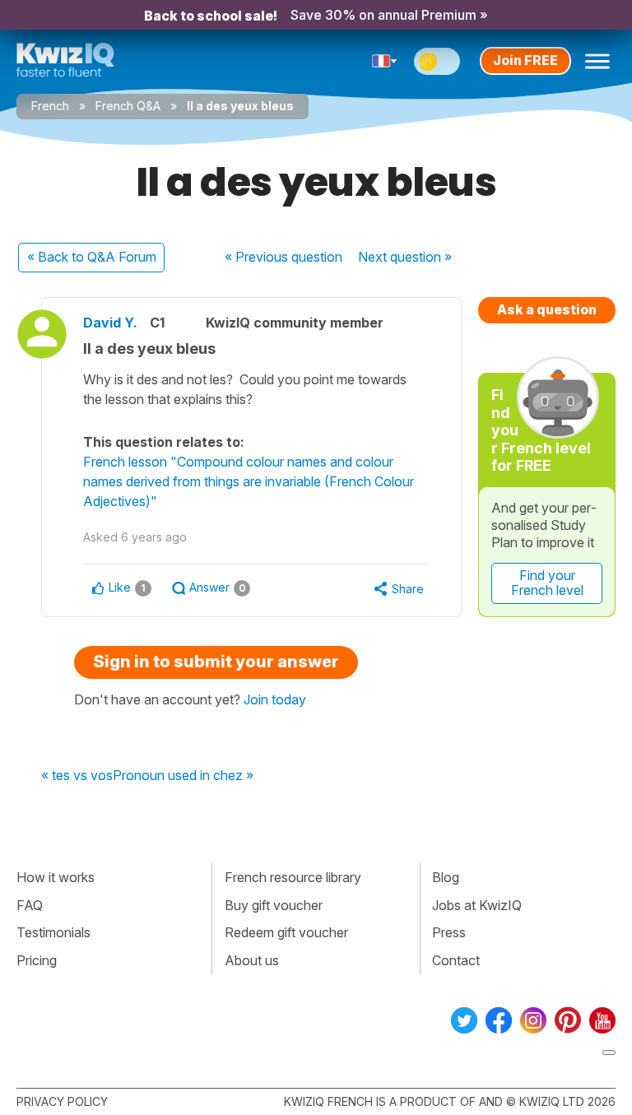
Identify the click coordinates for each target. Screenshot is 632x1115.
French (50, 106)
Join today (275, 699)
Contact (456, 960)
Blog (445, 877)
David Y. (110, 322)
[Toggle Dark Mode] (437, 61)
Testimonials (53, 932)
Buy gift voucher (274, 905)
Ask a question (547, 309)
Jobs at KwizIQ (477, 905)
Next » (405, 257)
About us (252, 960)
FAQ (29, 905)
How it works (55, 877)
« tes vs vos (77, 776)
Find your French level (547, 582)
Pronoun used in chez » (183, 776)
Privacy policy (62, 1101)
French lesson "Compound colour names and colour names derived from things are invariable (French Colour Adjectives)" (248, 481)
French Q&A (127, 106)
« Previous (283, 257)
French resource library (293, 877)
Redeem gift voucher (286, 932)
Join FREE (525, 60)
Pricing (36, 960)
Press (449, 932)
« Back (91, 257)
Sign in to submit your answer (216, 661)
